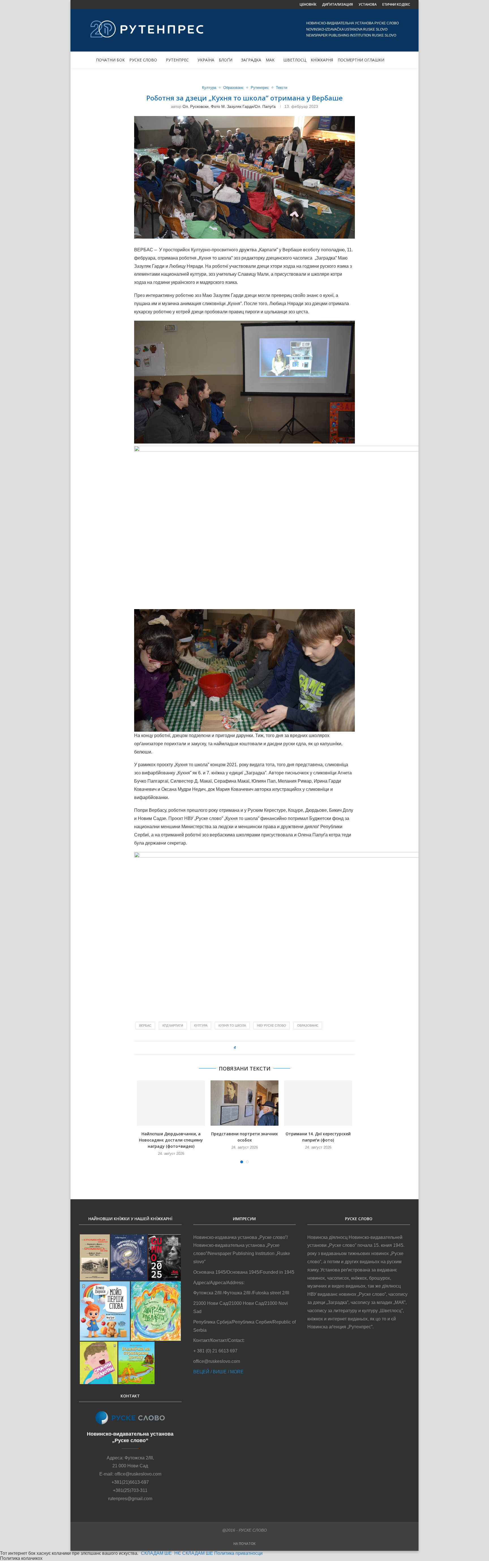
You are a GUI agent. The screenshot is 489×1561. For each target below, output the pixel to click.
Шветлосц (294, 60)
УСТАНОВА (368, 4)
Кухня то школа (232, 1025)
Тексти (281, 87)
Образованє (233, 87)
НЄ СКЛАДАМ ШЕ (193, 1553)
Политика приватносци (238, 1553)
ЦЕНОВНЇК (308, 4)
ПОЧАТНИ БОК (110, 60)
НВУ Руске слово (271, 1025)
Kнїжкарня (322, 60)
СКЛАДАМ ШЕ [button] (156, 1553)
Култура (209, 87)
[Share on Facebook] (242, 1048)
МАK (270, 60)
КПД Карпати (172, 1025)
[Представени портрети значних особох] (244, 1103)
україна (206, 60)
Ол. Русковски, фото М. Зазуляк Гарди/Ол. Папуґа (229, 106)
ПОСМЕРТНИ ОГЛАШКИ (361, 60)
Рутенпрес (177, 60)
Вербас (145, 1025)
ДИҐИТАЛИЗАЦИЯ (337, 4)
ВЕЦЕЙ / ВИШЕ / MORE (218, 1371)
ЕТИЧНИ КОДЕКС (396, 4)
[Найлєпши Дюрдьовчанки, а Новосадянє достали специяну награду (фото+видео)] (171, 1103)
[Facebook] (81, 4)
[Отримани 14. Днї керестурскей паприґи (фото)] (318, 1103)
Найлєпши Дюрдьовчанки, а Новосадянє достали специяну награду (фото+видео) (171, 1140)
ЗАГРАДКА (251, 60)
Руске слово (143, 60)
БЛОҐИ (225, 60)
